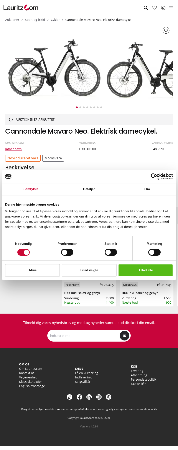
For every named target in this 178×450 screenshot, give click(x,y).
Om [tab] (147, 189)
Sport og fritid (35, 20)
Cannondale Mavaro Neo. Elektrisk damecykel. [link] (98, 20)
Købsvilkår (138, 384)
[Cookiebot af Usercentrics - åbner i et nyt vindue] (154, 176)
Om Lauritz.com (30, 369)
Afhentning (139, 375)
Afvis (32, 270)
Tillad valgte (89, 270)
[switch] (67, 252)
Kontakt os (26, 373)
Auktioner (12, 20)
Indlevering (83, 377)
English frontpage (32, 386)
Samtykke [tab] (30, 189)
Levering (137, 371)
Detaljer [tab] (89, 189)
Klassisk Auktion (31, 382)
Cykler (55, 20)
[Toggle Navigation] (171, 7)
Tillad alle (145, 270)
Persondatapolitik (143, 379)
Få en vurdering (86, 373)
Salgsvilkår (83, 382)
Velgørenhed (28, 377)
